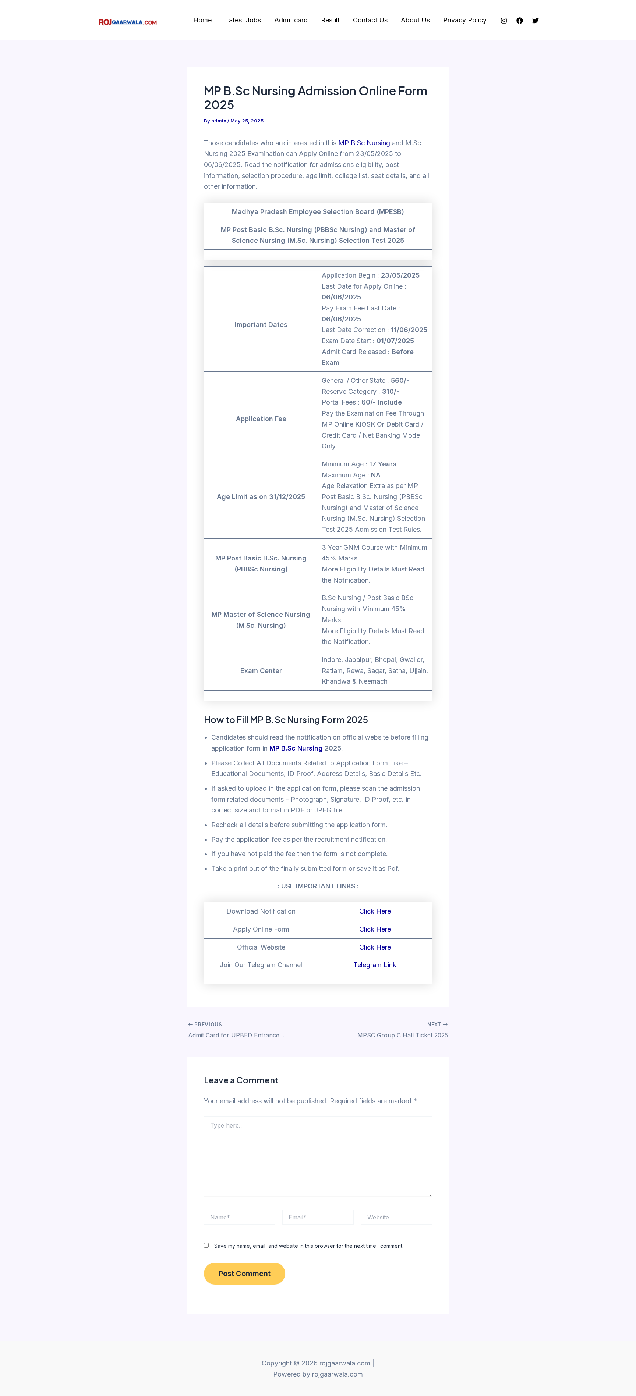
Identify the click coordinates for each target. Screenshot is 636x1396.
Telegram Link (374, 965)
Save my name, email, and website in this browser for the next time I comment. (308, 1246)
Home (202, 20)
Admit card (291, 20)
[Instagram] (504, 20)
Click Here (375, 911)
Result (330, 20)
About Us (415, 20)
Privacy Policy (465, 20)
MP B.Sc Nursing (364, 143)
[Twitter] (535, 20)
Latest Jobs (243, 20)
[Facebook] (519, 20)
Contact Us (370, 20)
